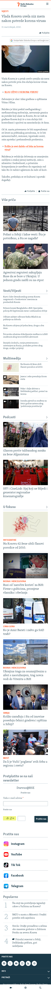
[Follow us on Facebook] (4, 963)
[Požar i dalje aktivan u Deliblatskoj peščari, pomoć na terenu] (11, 391)
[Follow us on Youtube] (16, 963)
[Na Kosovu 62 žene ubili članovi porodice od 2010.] (11, 367)
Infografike (9, 540)
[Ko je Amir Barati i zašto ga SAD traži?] (25, 610)
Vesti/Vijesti (12, 291)
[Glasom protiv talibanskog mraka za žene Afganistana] (25, 434)
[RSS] (28, 963)
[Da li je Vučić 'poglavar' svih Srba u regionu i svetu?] (25, 742)
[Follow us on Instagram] (22, 963)
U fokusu (9, 507)
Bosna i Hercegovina (14, 581)
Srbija (6, 713)
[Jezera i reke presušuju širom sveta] (11, 379)
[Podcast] (25, 987)
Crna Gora (9, 626)
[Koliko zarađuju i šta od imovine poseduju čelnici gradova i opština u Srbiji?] (25, 697)
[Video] (11, 987)
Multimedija (12, 358)
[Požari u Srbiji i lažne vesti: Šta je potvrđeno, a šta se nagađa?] (25, 218)
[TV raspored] (34, 963)
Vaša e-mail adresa (13, 798)
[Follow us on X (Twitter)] (10, 963)
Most (6, 758)
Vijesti (5, 11)
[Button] (44, 33)
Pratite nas (41, 819)
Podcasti (9, 417)
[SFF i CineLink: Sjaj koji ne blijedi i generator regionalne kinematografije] (25, 472)
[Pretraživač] (40, 987)
